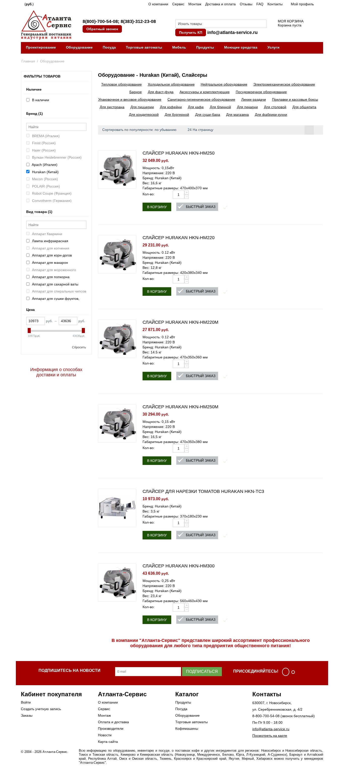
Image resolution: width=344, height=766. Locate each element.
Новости (105, 735)
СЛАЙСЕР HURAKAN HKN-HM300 (179, 565)
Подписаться (202, 671)
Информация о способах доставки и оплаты (56, 372)
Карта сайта (108, 742)
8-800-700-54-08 (266, 716)
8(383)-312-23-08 (138, 21)
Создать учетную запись (41, 709)
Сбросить (79, 347)
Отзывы (246, 4)
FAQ (259, 4)
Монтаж (194, 4)
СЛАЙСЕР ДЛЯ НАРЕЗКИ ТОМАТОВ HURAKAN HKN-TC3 (203, 491)
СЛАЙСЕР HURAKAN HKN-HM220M (180, 322)
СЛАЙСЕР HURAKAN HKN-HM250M (180, 406)
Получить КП (190, 32)
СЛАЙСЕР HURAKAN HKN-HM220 (179, 237)
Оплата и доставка (113, 722)
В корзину (157, 207)
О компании (158, 4)
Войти (26, 702)
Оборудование (79, 47)
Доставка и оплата (220, 4)
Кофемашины (186, 728)
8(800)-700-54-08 (100, 21)
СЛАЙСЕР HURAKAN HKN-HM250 (179, 153)
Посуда (109, 47)
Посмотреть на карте (269, 736)
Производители (110, 728)
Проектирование (41, 47)
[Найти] (262, 24)
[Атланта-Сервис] (46, 24)
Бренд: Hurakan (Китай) (162, 178)
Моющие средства (240, 47)
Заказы (26, 715)
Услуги (273, 47)
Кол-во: (149, 194)
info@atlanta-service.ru (232, 32)
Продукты (205, 47)
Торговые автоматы (144, 47)
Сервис (178, 4)
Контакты (275, 4)
